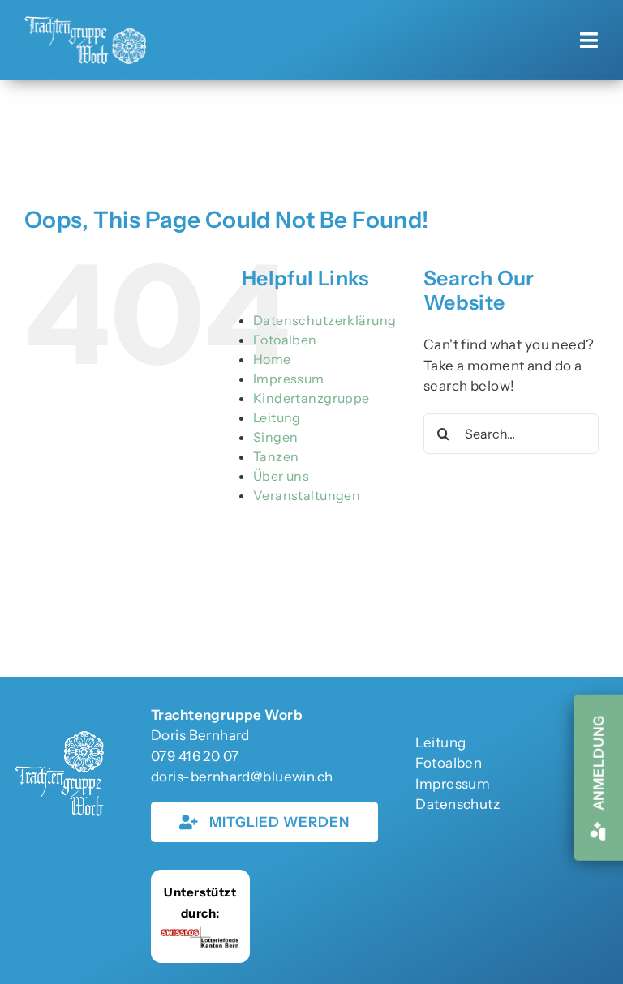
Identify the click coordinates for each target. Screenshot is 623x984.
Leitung (277, 417)
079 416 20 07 (195, 756)
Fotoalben (285, 340)
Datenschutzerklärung (325, 320)
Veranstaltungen (306, 495)
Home (272, 359)
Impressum (288, 378)
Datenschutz (457, 804)
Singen (276, 437)
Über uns (281, 476)
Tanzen (276, 456)
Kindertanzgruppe (311, 398)
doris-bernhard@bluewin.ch (242, 776)
